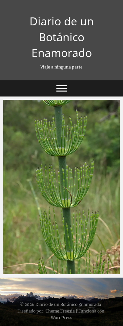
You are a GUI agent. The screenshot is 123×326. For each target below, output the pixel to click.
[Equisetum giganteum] (61, 187)
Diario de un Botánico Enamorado (62, 37)
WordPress (61, 317)
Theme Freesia (60, 311)
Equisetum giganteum (36, 271)
